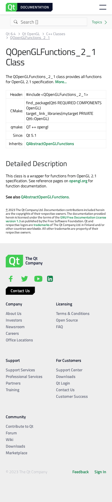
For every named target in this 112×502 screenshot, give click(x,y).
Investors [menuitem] (14, 320)
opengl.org (78, 181)
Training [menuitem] (12, 390)
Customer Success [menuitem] (72, 396)
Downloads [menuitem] (66, 376)
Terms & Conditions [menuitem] (73, 313)
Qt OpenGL (31, 34)
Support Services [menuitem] (20, 370)
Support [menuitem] (13, 360)
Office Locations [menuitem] (19, 340)
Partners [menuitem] (13, 383)
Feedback (80, 472)
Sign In (100, 472)
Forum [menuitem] (11, 433)
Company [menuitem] (14, 304)
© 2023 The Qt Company (26, 472)
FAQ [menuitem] (59, 327)
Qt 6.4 (11, 34)
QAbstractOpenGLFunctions (50, 143)
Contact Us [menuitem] (65, 390)
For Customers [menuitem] (68, 360)
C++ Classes (55, 34)
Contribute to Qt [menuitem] (19, 426)
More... (61, 82)
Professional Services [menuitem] (24, 376)
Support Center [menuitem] (69, 370)
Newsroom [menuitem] (15, 327)
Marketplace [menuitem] (16, 453)
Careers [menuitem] (12, 333)
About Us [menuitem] (14, 313)
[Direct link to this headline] (70, 164)
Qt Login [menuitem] (63, 383)
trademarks (41, 225)
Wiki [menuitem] (9, 439)
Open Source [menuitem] (67, 320)
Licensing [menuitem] (64, 304)
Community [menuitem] (16, 417)
